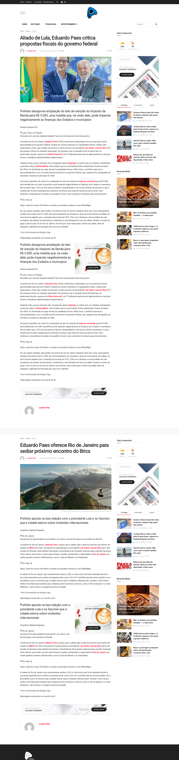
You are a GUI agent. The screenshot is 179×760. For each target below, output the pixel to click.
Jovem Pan (31, 51)
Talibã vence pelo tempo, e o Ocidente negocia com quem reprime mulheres (145, 229)
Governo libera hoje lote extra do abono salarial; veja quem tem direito (146, 115)
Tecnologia (38, 2)
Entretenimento (48, 2)
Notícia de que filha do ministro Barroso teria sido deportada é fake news (144, 157)
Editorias (29, 2)
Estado (34, 31)
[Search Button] (156, 24)
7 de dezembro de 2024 (48, 51)
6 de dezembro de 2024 (48, 458)
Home (22, 2)
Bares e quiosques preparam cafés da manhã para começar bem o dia (145, 243)
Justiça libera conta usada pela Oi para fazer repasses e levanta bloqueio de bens (146, 129)
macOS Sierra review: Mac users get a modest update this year (144, 143)
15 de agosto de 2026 (127, 205)
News (28, 31)
